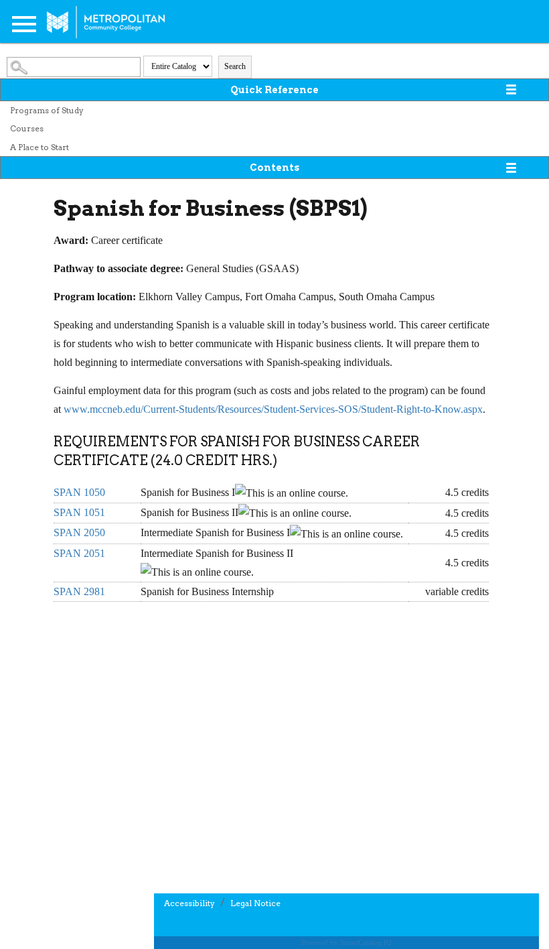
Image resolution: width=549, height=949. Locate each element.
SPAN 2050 (79, 532)
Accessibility (189, 903)
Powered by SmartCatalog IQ (346, 942)
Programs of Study (47, 110)
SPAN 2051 (79, 553)
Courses (27, 128)
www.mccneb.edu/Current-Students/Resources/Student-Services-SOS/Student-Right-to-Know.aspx (273, 409)
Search (235, 66)
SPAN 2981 (79, 591)
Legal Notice (255, 903)
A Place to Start (39, 147)
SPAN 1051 (79, 512)
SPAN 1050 (79, 492)
